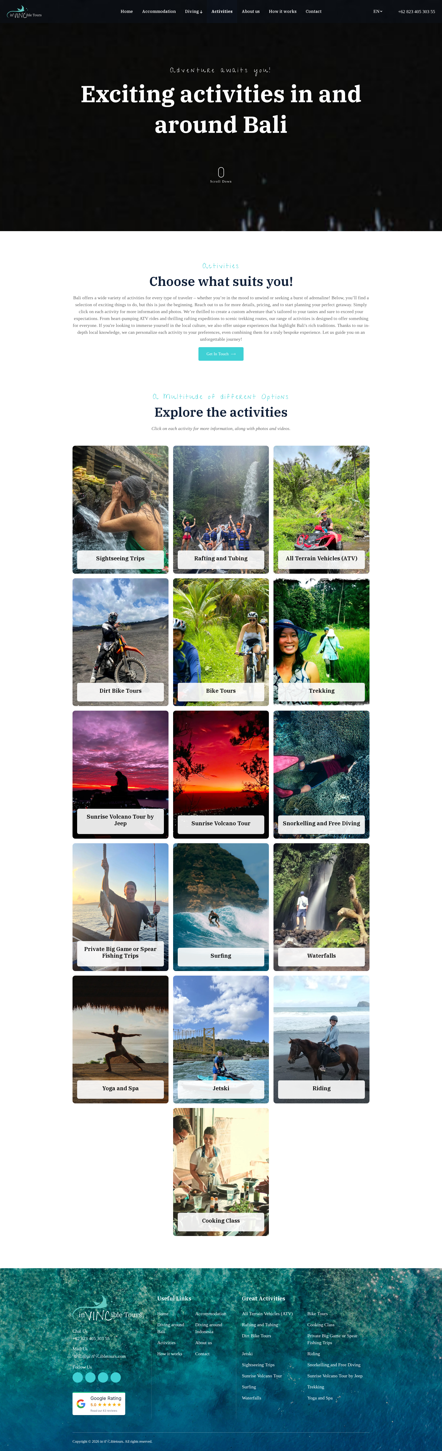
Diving (192, 11)
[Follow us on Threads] (103, 1377)
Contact (314, 11)
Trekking (315, 1386)
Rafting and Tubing (260, 1324)
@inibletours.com (99, 1356)
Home (127, 11)
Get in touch (217, 354)
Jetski (247, 1353)
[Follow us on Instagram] (90, 1377)
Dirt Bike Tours (256, 1335)
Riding (313, 1353)
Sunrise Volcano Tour (262, 1375)
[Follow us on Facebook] (115, 1377)
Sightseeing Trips (258, 1364)
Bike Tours (317, 1313)
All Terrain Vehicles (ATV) (267, 1313)
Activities (222, 11)
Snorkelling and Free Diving (334, 1364)
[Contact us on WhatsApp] (78, 1377)
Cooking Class (320, 1324)
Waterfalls (251, 1397)
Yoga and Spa (320, 1397)
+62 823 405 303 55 (416, 11)
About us (251, 11)
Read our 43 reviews (103, 1410)
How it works (283, 11)
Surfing (249, 1386)
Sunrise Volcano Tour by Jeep (335, 1375)
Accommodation (159, 11)
